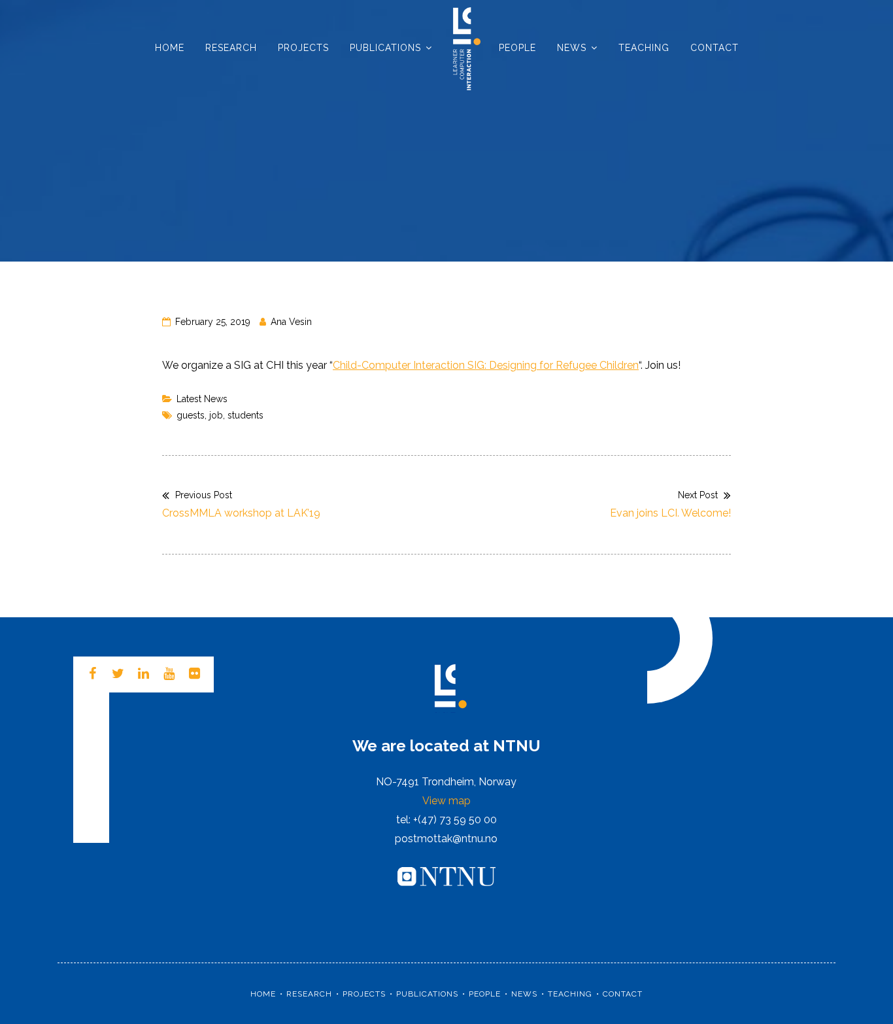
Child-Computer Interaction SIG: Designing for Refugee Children (486, 365)
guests (191, 415)
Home (169, 48)
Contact (714, 48)
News (571, 48)
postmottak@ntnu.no (446, 838)
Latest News (202, 399)
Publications (385, 48)
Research (231, 48)
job (216, 415)
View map (446, 800)
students (245, 415)
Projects (303, 48)
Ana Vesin (291, 321)
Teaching (643, 48)
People (517, 48)
